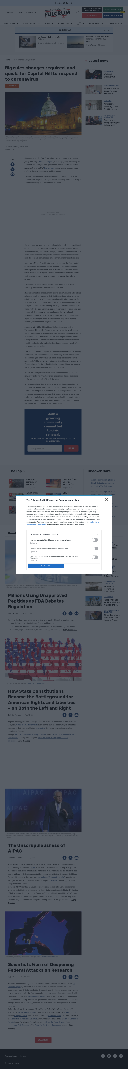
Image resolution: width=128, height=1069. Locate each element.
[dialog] (64, 534)
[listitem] (64, 534)
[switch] (95, 540)
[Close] (107, 500)
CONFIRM (46, 566)
